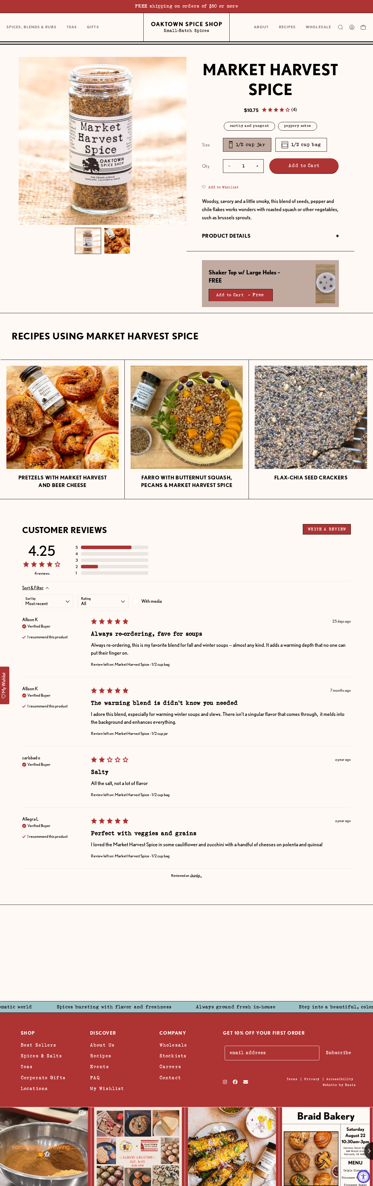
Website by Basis (339, 1085)
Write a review (327, 529)
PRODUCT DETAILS (226, 236)
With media (151, 601)
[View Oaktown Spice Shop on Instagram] (225, 1082)
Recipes (100, 1056)
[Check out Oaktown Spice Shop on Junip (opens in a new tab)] (195, 875)
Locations (34, 1088)
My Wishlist (107, 1088)
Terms (292, 1079)
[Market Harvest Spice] (88, 241)
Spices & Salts (41, 1056)
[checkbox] (158, 601)
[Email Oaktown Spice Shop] (245, 1082)
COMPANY (172, 1033)
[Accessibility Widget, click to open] (363, 1176)
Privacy (312, 1079)
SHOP (28, 1033)
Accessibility (339, 1079)
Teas (27, 1066)
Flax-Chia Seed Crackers (311, 477)
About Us (102, 1045)
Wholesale (173, 1045)
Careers (170, 1066)
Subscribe (338, 1052)
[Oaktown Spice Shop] (186, 27)
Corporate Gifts (43, 1077)
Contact (170, 1077)
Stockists (172, 1056)
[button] (93, 27)
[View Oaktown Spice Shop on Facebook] (235, 1082)
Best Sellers (38, 1045)
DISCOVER (103, 1033)
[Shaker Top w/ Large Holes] (325, 283)
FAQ (95, 1077)
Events (99, 1066)
